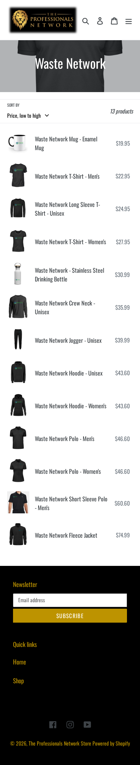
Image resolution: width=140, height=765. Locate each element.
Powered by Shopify (111, 743)
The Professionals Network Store (60, 743)
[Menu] (128, 20)
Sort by (13, 105)
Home (19, 661)
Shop (18, 680)
